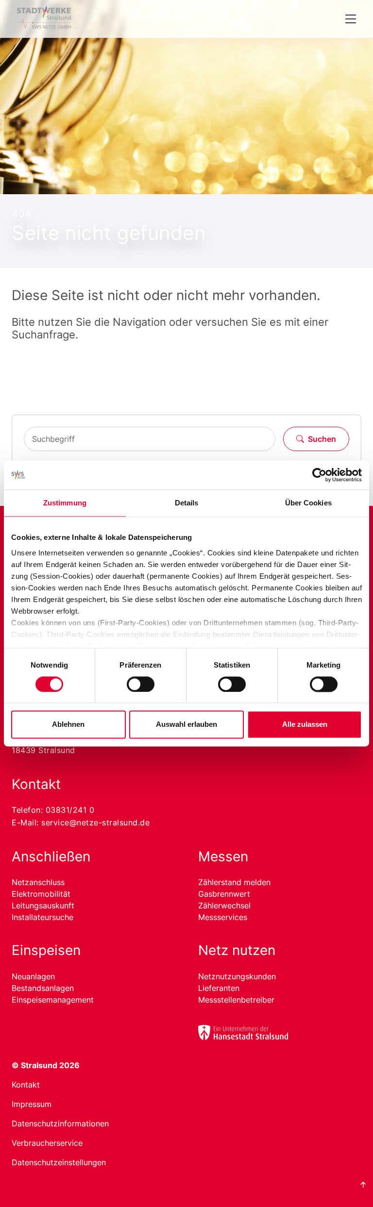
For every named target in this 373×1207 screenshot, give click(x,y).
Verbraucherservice (47, 1143)
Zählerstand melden (234, 882)
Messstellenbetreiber (236, 1000)
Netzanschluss (38, 882)
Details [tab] (187, 503)
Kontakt (26, 1085)
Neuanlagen (33, 976)
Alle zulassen (304, 725)
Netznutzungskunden (237, 976)
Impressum (31, 1104)
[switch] (140, 684)
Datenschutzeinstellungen (59, 1162)
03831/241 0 (70, 810)
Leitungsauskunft (43, 905)
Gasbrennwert (224, 894)
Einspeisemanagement (53, 1000)
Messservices (222, 917)
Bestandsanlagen (43, 988)
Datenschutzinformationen (60, 1123)
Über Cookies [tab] (308, 503)
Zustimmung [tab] (64, 503)
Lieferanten (218, 988)
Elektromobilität (41, 894)
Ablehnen (68, 725)
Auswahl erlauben (186, 725)
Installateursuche (42, 917)
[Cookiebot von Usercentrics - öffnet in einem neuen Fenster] (319, 475)
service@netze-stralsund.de (95, 822)
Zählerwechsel (224, 905)
